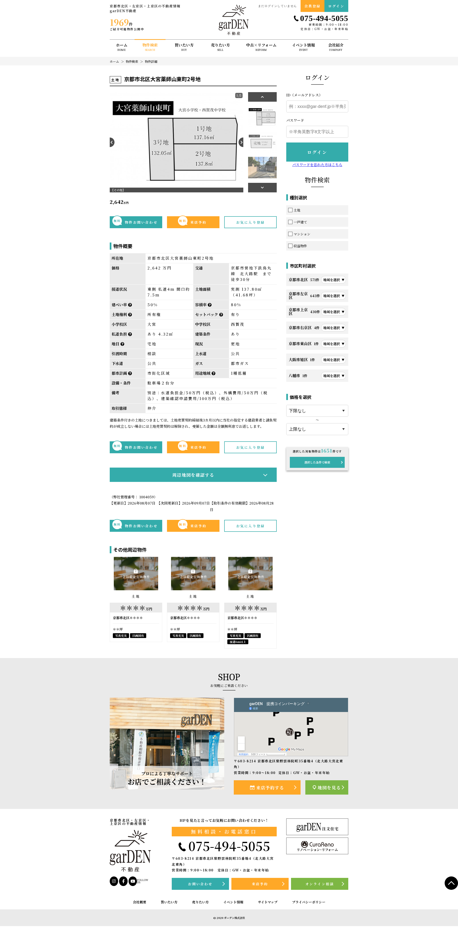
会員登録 (312, 6)
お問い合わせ (200, 883)
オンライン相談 (319, 883)
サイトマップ (267, 902)
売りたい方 (220, 47)
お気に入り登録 (250, 222)
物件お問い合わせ (136, 222)
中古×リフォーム (261, 47)
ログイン (336, 6)
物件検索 (150, 47)
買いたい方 (184, 47)
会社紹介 (336, 47)
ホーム (121, 47)
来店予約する (270, 787)
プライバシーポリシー (308, 902)
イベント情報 (303, 47)
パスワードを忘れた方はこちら (317, 164)
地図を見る (329, 787)
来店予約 (193, 222)
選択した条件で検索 (317, 462)
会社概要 (139, 902)
